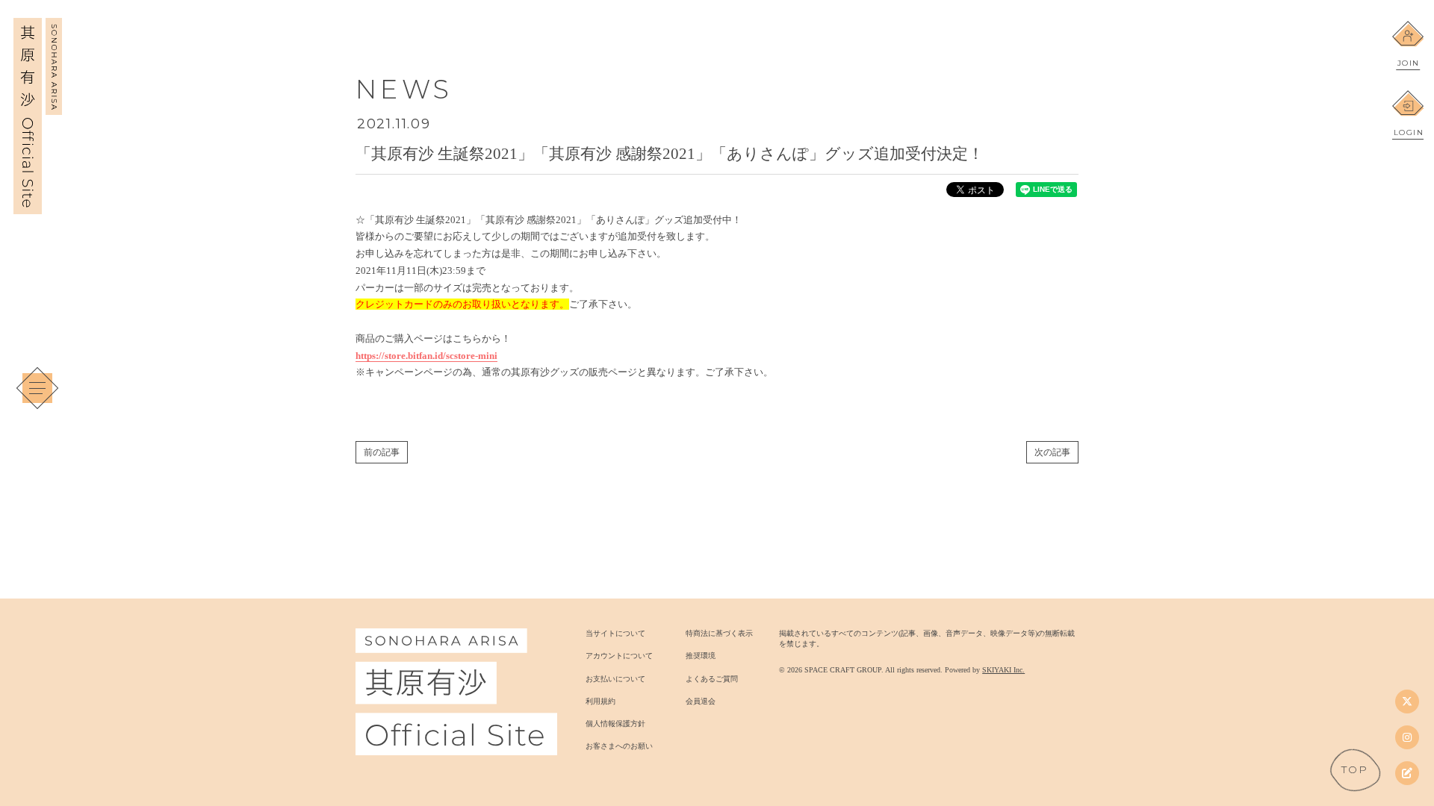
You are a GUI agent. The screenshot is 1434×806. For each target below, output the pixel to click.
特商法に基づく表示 (719, 633)
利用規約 (600, 701)
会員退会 (701, 701)
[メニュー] (37, 388)
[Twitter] (1407, 701)
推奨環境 (701, 656)
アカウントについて (619, 656)
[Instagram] (1407, 737)
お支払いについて (615, 679)
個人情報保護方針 (615, 723)
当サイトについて (615, 633)
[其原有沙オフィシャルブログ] (1407, 773)
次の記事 (1052, 452)
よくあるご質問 (712, 679)
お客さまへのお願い (619, 746)
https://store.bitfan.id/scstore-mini (426, 355)
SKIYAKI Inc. (1003, 670)
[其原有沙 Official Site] (37, 206)
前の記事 (382, 452)
